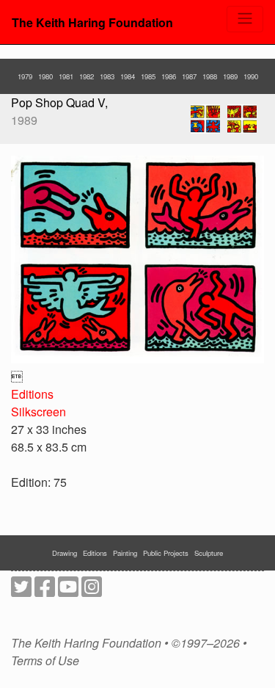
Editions (32, 393)
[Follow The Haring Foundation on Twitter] (21, 590)
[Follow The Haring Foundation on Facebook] (44, 590)
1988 (209, 76)
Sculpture (208, 553)
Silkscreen (38, 411)
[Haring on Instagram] (91, 590)
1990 (250, 76)
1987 (189, 76)
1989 (230, 76)
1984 (127, 76)
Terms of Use (45, 661)
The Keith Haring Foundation (92, 22)
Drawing (64, 553)
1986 (168, 76)
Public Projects (165, 553)
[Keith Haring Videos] (68, 590)
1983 (107, 76)
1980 (45, 76)
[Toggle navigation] (245, 19)
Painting (125, 553)
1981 (66, 76)
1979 (25, 76)
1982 (86, 76)
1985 (148, 76)
